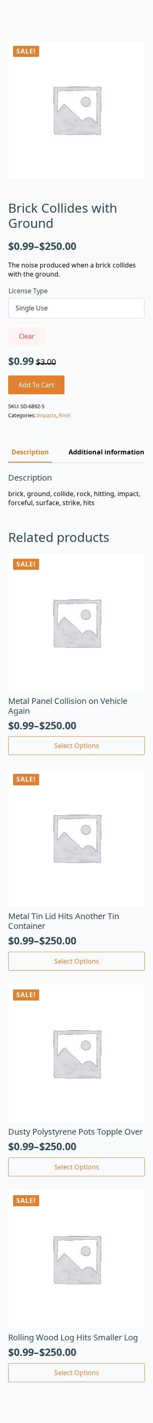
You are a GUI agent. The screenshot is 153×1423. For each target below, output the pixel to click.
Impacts (46, 415)
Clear (27, 336)
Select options (76, 745)
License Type (28, 291)
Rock (65, 415)
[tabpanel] (76, 490)
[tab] (30, 452)
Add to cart (36, 384)
